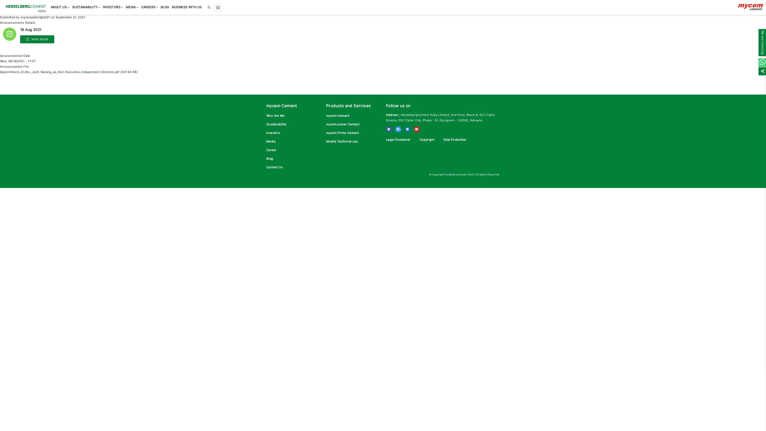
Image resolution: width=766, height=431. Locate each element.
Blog (154, 7)
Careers (139, 7)
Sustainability (82, 7)
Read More (39, 39)
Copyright (427, 139)
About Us (58, 7)
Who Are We (275, 116)
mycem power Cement (342, 124)
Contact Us (274, 167)
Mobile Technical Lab (342, 141)
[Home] (26, 6)
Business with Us (174, 7)
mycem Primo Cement (342, 133)
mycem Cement (337, 116)
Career (271, 150)
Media (124, 7)
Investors (106, 7)
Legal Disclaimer (398, 139)
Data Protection (455, 139)
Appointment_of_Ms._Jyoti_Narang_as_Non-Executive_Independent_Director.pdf (59, 72)
